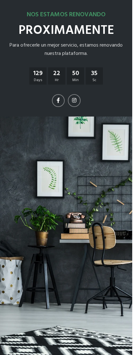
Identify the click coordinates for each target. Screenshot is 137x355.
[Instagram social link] (74, 100)
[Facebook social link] (58, 100)
